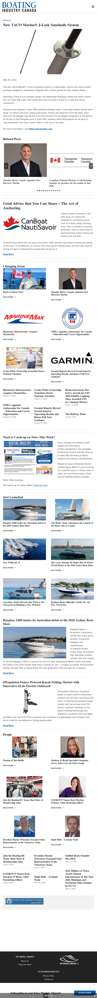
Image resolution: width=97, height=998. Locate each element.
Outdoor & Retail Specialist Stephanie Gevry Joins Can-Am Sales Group (69, 762)
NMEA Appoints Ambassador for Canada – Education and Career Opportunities (71, 333)
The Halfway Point (75, 414)
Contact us (48, 979)
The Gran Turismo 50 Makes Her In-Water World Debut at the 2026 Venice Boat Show (72, 564)
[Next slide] (91, 166)
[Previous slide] (6, 166)
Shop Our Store (24, 964)
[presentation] (25, 160)
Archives (19, 480)
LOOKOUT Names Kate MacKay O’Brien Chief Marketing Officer (67, 801)
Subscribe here (40, 485)
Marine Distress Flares (60, 180)
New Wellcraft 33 (11, 562)
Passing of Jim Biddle (13, 760)
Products (7, 20)
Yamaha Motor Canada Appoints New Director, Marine (69, 293)
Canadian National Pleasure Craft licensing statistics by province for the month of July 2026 (24, 183)
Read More (8, 254)
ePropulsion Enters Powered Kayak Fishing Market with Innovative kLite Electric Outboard (41, 684)
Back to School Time (13, 292)
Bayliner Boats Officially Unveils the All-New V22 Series (70, 603)
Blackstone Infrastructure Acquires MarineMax (20, 333)
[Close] (94, 985)
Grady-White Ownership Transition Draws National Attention (24, 372)
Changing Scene (14, 266)
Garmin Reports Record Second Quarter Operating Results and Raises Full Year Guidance (71, 373)
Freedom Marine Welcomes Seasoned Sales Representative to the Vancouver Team (24, 841)
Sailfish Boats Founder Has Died (77, 857)
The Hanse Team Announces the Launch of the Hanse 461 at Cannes (72, 524)
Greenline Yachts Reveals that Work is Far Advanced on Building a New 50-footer (23, 603)
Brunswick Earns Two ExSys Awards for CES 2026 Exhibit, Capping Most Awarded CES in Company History (77, 396)
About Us (25, 961)
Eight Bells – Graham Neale (64, 839)
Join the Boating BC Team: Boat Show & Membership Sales (23, 801)
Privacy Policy (48, 976)
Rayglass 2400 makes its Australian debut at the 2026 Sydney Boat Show (24, 524)
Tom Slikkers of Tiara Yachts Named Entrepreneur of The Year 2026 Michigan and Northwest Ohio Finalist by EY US (79, 878)
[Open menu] (93, 7)
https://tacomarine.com (40, 129)
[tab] (37, 190)
